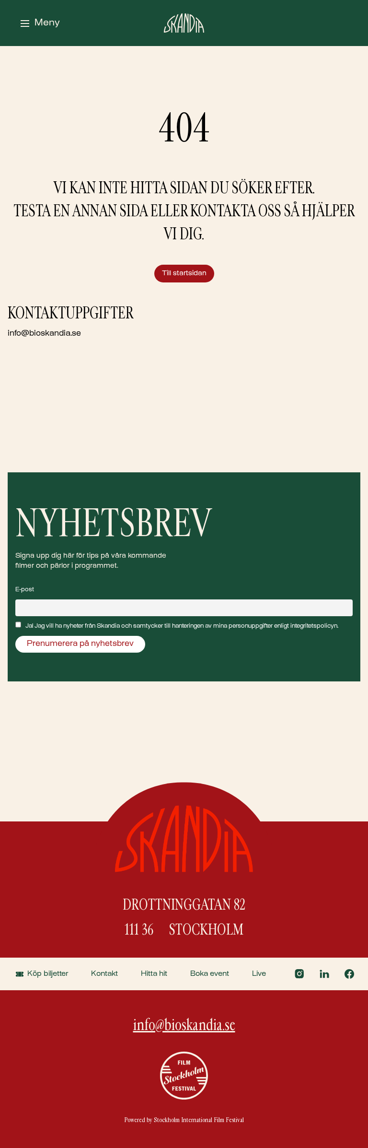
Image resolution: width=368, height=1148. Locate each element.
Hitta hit (154, 974)
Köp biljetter (47, 974)
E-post (24, 590)
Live (259, 974)
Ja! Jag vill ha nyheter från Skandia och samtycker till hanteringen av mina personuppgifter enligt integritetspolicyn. (181, 626)
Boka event (209, 974)
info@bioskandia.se (44, 334)
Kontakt (104, 974)
